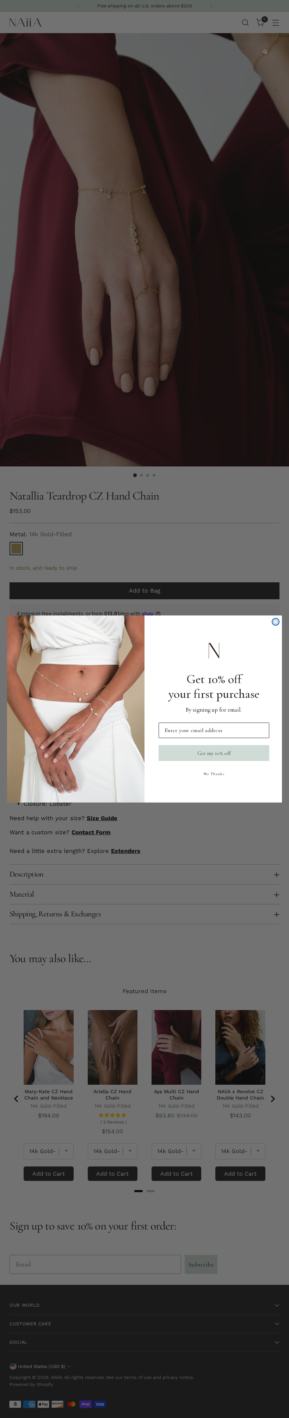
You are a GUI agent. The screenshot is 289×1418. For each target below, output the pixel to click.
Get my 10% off (214, 753)
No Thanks (214, 774)
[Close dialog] (275, 621)
